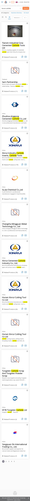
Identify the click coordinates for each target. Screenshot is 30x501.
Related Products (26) (11, 309)
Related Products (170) (11, 165)
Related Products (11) (11, 91)
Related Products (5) (10, 128)
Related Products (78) (11, 272)
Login (21, 2)
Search (26, 8)
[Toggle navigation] (2, 2)
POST (13, 2)
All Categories (5, 13)
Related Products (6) (10, 199)
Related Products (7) (10, 456)
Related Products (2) (10, 419)
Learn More (17, 500)
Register (26, 2)
